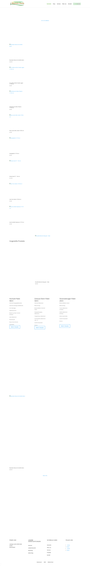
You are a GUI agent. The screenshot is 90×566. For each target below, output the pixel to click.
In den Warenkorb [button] (58, 280)
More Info (45, 475)
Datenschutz (50, 562)
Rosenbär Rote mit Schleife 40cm (16, 467)
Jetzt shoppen (45, 232)
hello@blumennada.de (14, 495)
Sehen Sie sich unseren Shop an (20, 16)
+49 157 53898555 (13, 490)
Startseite (49, 3)
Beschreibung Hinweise (14, 385)
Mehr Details (15, 327)
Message (36, 486)
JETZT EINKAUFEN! (16, 296)
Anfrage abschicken (17, 388)
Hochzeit (30, 545)
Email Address (37, 482)
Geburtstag (30, 553)
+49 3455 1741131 (22, 490)
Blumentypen (12, 381)
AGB (46, 562)
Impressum (40, 562)
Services (59, 3)
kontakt (48, 555)
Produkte (49, 552)
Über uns (64, 3)
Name (10, 376)
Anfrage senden (41, 489)
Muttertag (30, 550)
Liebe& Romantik (32, 548)
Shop (54, 3)
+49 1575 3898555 (45, 20)
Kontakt (70, 3)
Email (10, 379)
